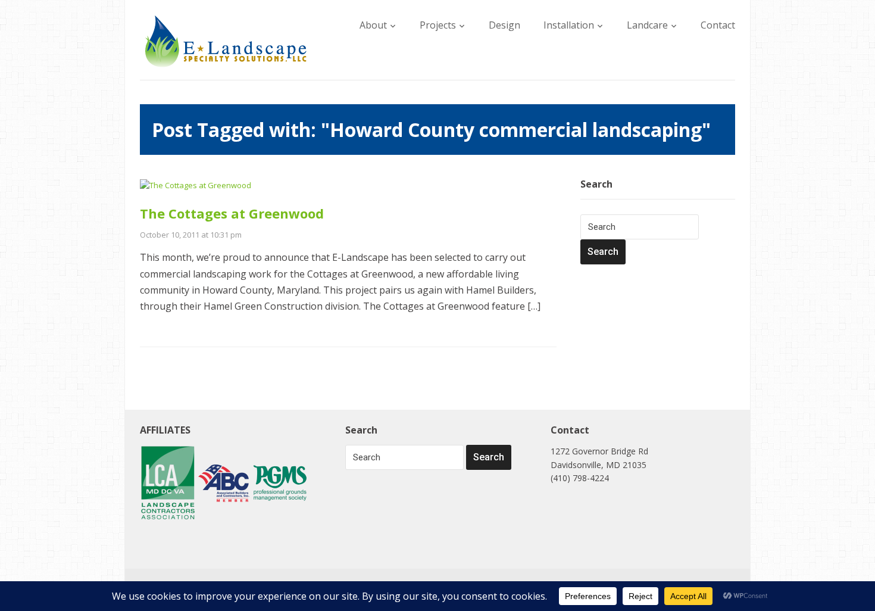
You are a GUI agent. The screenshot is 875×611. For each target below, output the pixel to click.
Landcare (647, 25)
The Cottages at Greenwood (232, 213)
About (373, 25)
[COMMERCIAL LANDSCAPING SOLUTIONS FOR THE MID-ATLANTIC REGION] (226, 40)
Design (504, 25)
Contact (718, 25)
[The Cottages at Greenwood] (195, 184)
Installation (568, 25)
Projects (438, 25)
